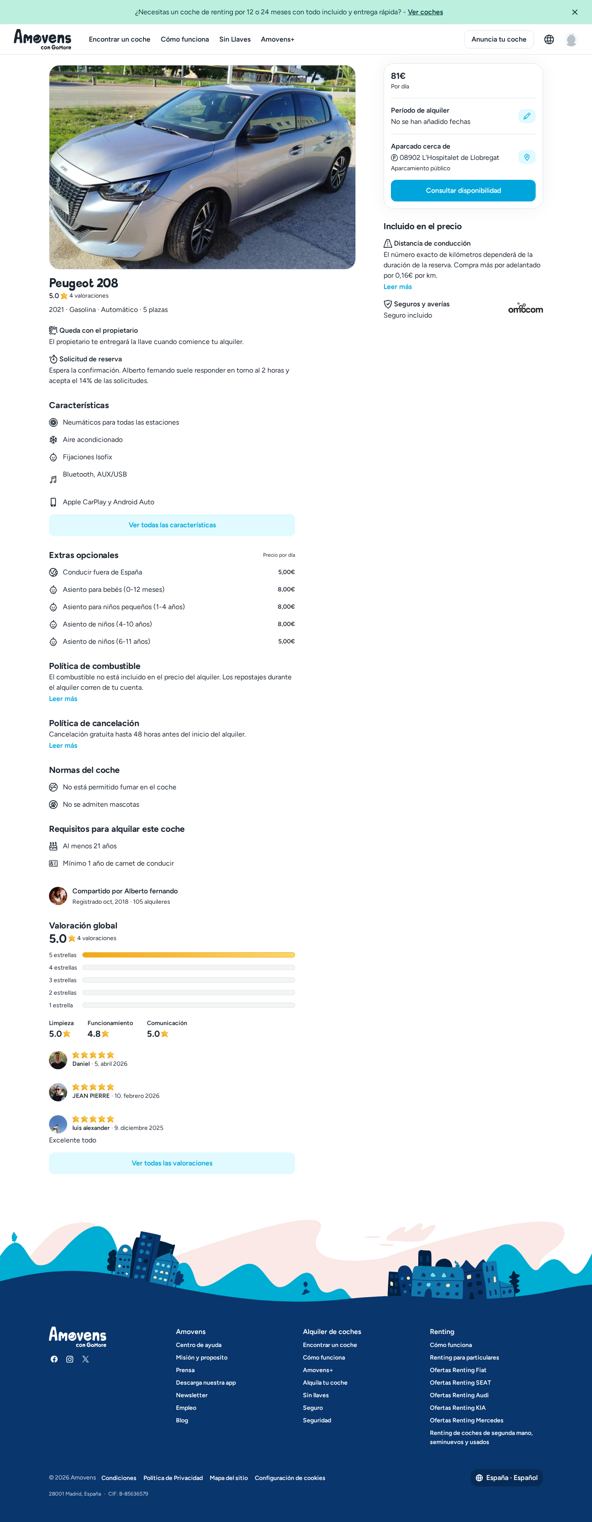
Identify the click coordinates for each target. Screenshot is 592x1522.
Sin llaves (316, 1395)
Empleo (186, 1408)
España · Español (512, 1477)
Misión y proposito (202, 1357)
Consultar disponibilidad (463, 190)
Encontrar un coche (119, 39)
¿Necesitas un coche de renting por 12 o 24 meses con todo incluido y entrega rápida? (289, 12)
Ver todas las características (172, 525)
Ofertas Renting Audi (459, 1395)
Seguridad (317, 1420)
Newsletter (192, 1395)
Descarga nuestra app (206, 1382)
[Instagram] (70, 1359)
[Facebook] (54, 1359)
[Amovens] (43, 39)
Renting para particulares (464, 1357)
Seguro (313, 1408)
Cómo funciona (185, 39)
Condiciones (119, 1478)
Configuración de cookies (290, 1478)
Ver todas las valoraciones (172, 1163)
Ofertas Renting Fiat (458, 1370)
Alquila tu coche (325, 1382)
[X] (85, 1359)
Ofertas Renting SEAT (460, 1382)
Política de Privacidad (173, 1478)
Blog (182, 1420)
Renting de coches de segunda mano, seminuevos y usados (481, 1437)
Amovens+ (278, 39)
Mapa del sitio (229, 1478)
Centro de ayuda (198, 1345)
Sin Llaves (234, 39)
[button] (578, 12)
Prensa (185, 1370)
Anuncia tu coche (499, 39)
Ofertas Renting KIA (458, 1408)
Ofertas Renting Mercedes (467, 1420)
